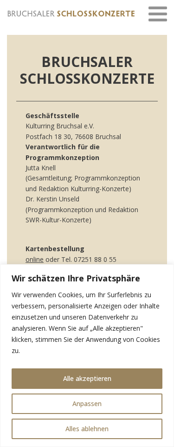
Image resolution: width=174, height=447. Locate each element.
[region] (87, 355)
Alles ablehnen (87, 428)
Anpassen (87, 403)
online (35, 259)
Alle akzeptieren (87, 378)
